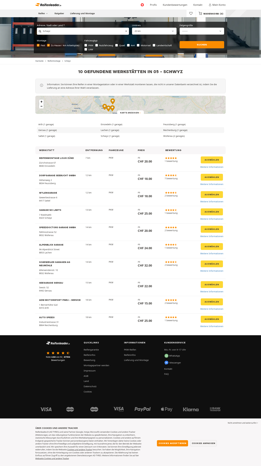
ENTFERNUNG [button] (94, 150)
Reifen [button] (41, 13)
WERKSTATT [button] (47, 150)
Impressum (90, 370)
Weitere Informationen (211, 167)
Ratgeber (59, 13)
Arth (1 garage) (46, 124)
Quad (122, 45)
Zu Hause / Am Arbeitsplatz (65, 45)
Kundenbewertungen (175, 4)
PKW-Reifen (130, 349)
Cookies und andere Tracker (79, 449)
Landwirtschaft (164, 45)
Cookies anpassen (203, 443)
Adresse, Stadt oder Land (50, 25)
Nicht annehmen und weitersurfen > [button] (243, 423)
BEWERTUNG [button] (173, 150)
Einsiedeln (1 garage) (111, 124)
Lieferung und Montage (82, 13)
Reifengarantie (91, 349)
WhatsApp (174, 355)
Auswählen (212, 160)
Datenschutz (90, 386)
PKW (90, 45)
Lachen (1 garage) (110, 130)
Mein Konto (219, 4)
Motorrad (146, 45)
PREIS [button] (141, 150)
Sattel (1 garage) (46, 135)
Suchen (202, 44)
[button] (41, 102)
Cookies (88, 391)
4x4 (133, 45)
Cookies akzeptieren (172, 443)
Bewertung (89, 360)
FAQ (166, 373)
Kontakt (197, 4)
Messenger (175, 362)
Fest (43, 45)
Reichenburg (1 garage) (175, 130)
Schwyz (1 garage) (110, 135)
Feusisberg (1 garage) (174, 124)
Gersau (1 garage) (47, 130)
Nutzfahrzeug (106, 45)
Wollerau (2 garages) (174, 135)
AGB (86, 375)
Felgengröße (186, 25)
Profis (153, 4)
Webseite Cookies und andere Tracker (52, 458)
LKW (90, 49)
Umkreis (136, 25)
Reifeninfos (89, 354)
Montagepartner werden (96, 365)
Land (86, 380)
